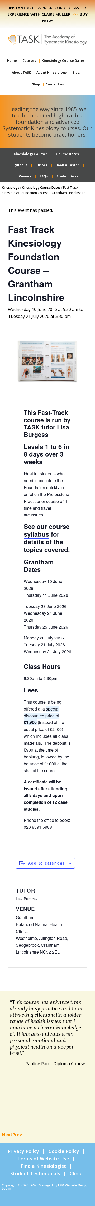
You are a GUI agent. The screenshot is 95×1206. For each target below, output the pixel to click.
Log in (6, 1188)
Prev (17, 1135)
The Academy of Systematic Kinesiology (47, 39)
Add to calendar (46, 863)
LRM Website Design (73, 1185)
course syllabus (46, 530)
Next (7, 1135)
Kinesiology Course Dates (41, 187)
